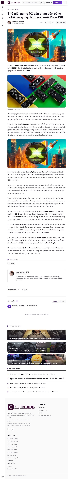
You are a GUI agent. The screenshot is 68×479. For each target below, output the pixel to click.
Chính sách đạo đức (12, 444)
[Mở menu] (65, 2)
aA (61, 22)
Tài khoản (10, 460)
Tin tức (16, 9)
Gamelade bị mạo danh (13, 458)
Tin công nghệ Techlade (45, 415)
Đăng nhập (49, 2)
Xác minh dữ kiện (11, 455)
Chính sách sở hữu (12, 449)
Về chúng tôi (42, 407)
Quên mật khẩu (11, 463)
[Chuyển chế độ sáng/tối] (42, 2)
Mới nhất (61, 301)
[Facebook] (45, 22)
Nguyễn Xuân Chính (18, 21)
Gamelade (10, 9)
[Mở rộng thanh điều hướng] (2, 476)
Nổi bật (55, 301)
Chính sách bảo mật (12, 441)
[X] (49, 22)
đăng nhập (22, 305)
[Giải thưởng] (2, 21)
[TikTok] (12, 429)
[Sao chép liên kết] (52, 22)
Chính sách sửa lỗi (12, 447)
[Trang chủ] (2, 7)
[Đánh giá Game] (2, 14)
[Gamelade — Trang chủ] (2, 2)
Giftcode (9, 466)
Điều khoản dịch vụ (12, 438)
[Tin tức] (2, 18)
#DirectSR (11, 263)
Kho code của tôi (12, 469)
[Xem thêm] (2, 29)
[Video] (2, 25)
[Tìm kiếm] (2, 10)
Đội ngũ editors (43, 410)
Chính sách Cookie (12, 452)
